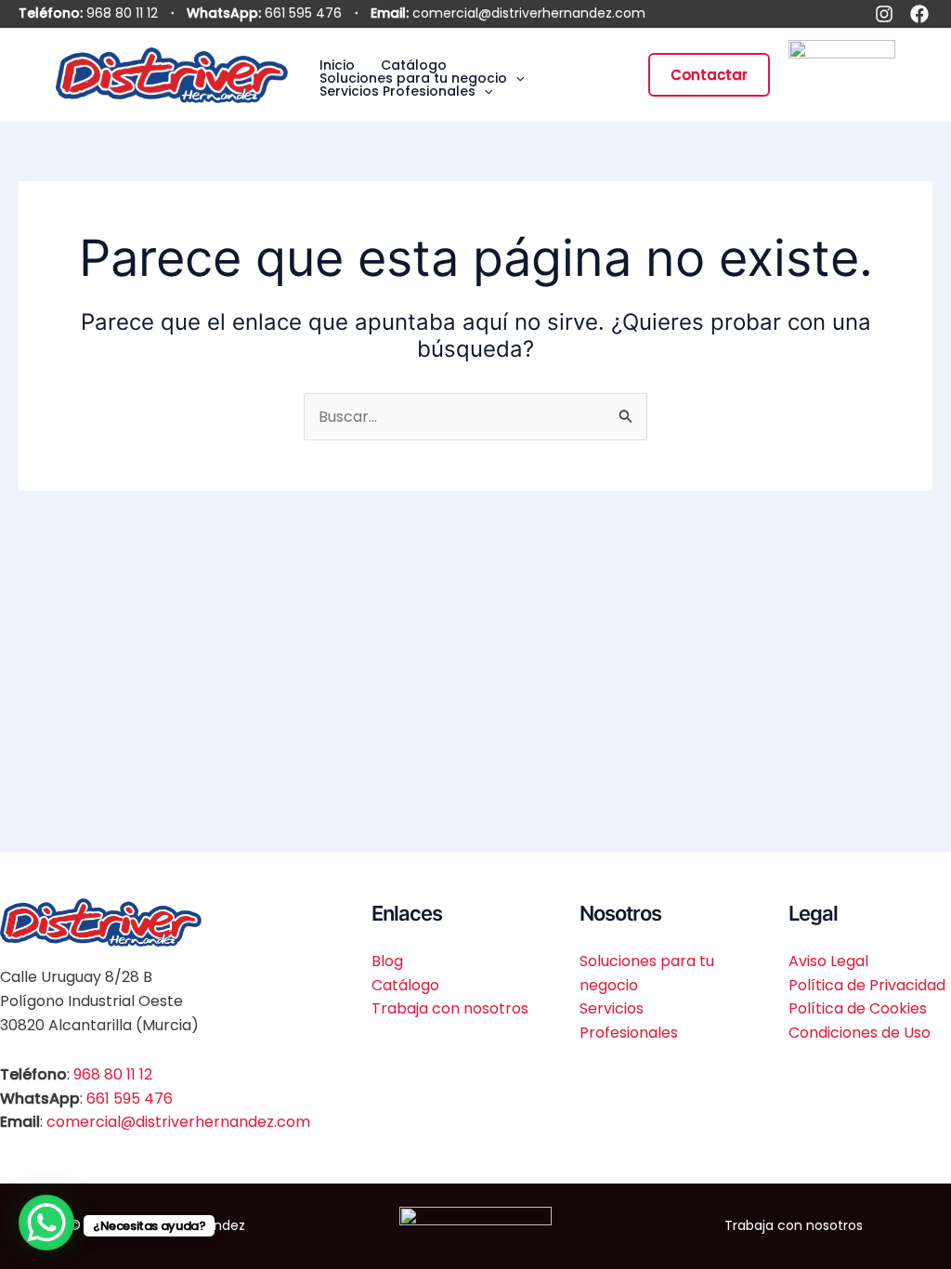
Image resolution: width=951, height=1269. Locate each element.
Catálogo (414, 65)
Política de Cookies (857, 1008)
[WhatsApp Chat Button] (46, 1222)
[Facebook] (919, 14)
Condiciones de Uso (859, 1032)
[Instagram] (884, 14)
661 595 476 (303, 13)
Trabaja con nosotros (449, 1008)
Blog (387, 961)
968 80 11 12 (122, 13)
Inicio (337, 65)
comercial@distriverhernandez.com (528, 13)
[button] (515, 78)
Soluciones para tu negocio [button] (413, 78)
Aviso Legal (828, 961)
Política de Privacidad (866, 985)
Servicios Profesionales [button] (397, 91)
